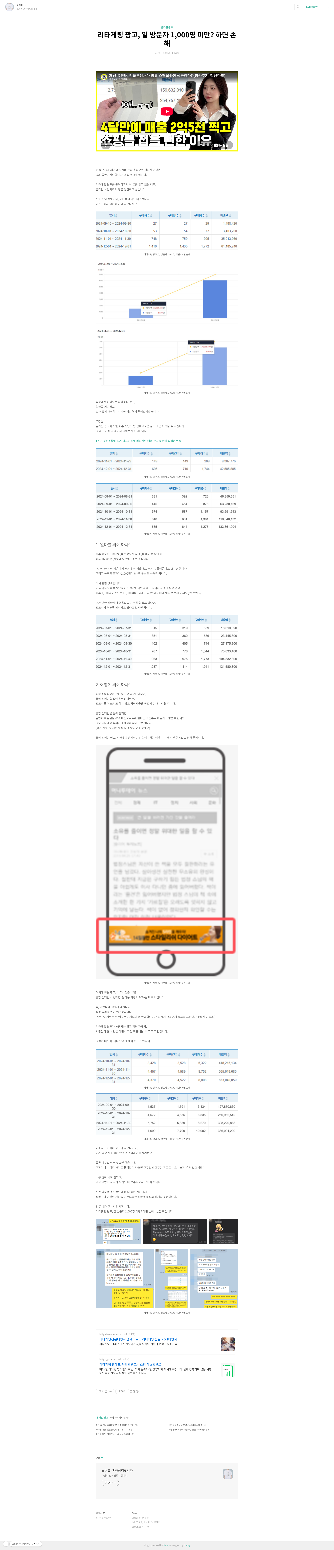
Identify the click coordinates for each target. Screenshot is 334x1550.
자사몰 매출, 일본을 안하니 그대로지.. (112, 1430)
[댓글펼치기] (102, 1458)
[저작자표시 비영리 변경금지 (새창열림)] (134, 1391)
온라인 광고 (167, 27)
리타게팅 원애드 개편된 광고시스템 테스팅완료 (130, 1365)
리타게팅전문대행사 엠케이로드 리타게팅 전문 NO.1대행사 (138, 1339)
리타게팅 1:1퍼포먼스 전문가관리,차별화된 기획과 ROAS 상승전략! (138, 1344)
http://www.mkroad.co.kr (114, 1334)
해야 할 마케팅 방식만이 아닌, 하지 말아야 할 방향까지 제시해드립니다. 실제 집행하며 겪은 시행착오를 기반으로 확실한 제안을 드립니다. (155, 1371)
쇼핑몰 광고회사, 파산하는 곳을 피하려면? (187, 1430)
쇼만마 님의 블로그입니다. (115, 1475)
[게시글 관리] (110, 1391)
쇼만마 (20, 5)
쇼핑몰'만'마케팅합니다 (117, 1471)
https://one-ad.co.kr (111, 1359)
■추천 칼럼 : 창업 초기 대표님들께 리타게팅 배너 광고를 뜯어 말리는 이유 (138, 441)
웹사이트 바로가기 (104, 1518)
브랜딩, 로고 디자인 (140, 1527)
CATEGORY (312, 7)
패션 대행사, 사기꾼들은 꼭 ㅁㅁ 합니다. (113, 1434)
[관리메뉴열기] (6, 1544)
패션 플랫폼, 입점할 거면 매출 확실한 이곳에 (115, 1425)
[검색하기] (298, 7)
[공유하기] (106, 1391)
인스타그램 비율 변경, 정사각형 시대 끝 (186, 1425)
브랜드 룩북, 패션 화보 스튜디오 (146, 1522)
